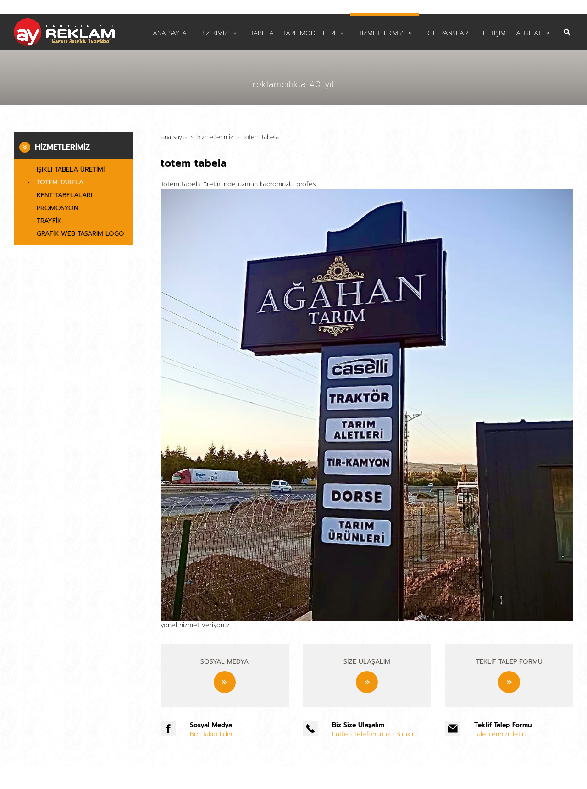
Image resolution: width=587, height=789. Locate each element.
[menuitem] (170, 32)
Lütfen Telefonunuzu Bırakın (373, 734)
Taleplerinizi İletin (500, 734)
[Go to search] (567, 25)
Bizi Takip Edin (211, 734)
